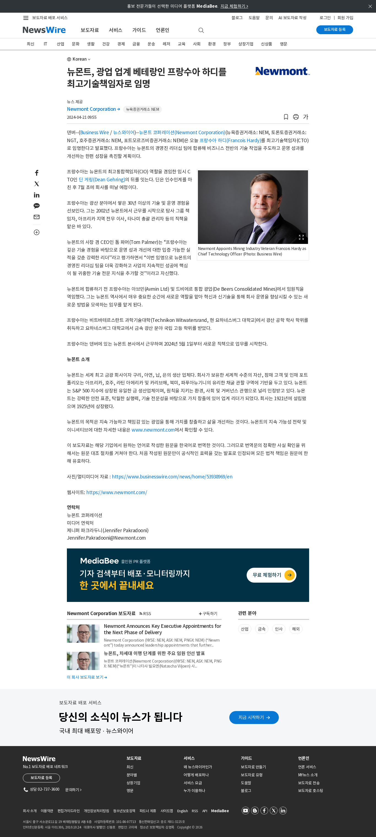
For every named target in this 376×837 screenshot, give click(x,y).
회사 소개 (30, 811)
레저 (166, 44)
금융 (136, 44)
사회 (196, 44)
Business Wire (94, 133)
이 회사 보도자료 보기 (87, 677)
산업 (60, 44)
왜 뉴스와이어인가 (198, 767)
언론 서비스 (307, 767)
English (182, 811)
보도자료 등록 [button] (41, 777)
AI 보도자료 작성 (292, 17)
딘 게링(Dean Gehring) (102, 180)
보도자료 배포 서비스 (50, 17)
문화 (75, 44)
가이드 (139, 30)
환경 (212, 44)
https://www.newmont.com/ (116, 492)
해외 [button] (295, 629)
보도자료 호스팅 (310, 790)
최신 (30, 44)
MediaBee (220, 811)
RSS (147, 613)
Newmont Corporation (93, 109)
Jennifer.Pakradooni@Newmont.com (106, 538)
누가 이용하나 (194, 790)
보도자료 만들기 (253, 767)
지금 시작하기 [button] (251, 717)
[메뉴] (27, 18)
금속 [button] (261, 629)
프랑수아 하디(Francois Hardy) (230, 141)
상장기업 (245, 44)
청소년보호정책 (124, 811)
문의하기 (73, 789)
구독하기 (210, 613)
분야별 (132, 775)
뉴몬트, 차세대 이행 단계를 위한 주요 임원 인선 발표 (154, 653)
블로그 (237, 17)
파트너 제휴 (148, 811)
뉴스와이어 (124, 133)
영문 (283, 44)
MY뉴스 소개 (308, 775)
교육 (181, 44)
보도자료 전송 (309, 783)
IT (45, 44)
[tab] (153, 758)
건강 (106, 44)
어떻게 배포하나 (196, 775)
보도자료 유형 (252, 775)
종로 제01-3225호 (172, 822)
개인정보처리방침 (96, 811)
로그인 (325, 17)
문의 (269, 17)
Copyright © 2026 (190, 827)
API (204, 811)
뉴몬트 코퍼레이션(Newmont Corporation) (182, 133)
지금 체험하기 (234, 6)
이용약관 (47, 811)
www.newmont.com (153, 430)
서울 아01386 (54, 827)
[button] (286, 117)
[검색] (201, 30)
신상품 (266, 44)
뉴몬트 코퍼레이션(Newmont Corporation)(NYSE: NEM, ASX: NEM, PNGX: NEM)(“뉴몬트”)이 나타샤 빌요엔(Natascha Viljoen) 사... (163, 664)
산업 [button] (244, 629)
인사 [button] (278, 629)
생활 (90, 44)
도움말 (254, 17)
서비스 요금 (193, 783)
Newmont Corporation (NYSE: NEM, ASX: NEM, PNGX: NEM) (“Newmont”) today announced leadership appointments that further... (162, 643)
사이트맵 (166, 811)
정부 (227, 44)
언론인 (163, 30)
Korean (80, 59)
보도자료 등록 (335, 29)
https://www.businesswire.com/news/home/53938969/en (172, 477)
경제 (121, 44)
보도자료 (90, 30)
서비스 (115, 30)
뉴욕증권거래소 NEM (142, 109)
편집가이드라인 (69, 811)
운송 (151, 44)
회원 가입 (345, 17)
